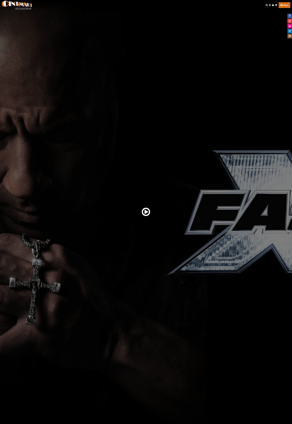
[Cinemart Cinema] (17, 5)
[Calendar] (289, 31)
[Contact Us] (289, 21)
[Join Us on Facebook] (289, 16)
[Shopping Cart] (276, 5)
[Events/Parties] (289, 26)
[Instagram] (289, 36)
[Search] (267, 5)
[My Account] (273, 5)
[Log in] (270, 5)
